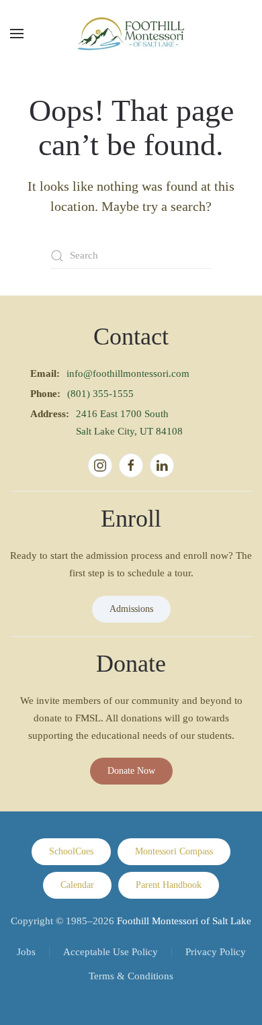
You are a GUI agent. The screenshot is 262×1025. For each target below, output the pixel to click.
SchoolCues (71, 851)
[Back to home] (131, 33)
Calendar (77, 885)
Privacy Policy (215, 951)
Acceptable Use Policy (110, 951)
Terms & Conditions (131, 976)
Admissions (131, 609)
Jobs (26, 951)
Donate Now (131, 771)
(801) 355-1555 (100, 393)
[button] (17, 33)
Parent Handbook (169, 885)
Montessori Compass (174, 851)
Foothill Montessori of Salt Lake (184, 921)
